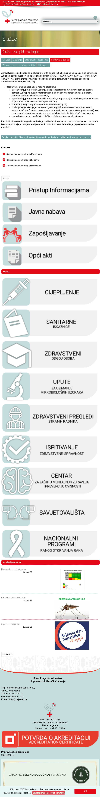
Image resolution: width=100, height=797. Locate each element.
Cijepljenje (17, 60)
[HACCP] (50, 432)
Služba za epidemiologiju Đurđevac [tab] (24, 165)
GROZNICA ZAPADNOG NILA (13, 597)
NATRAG (6, 179)
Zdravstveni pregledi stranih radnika (18, 65)
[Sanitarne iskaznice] (50, 338)
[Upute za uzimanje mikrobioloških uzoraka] (50, 401)
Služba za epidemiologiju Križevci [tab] (23, 160)
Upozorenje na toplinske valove (13, 569)
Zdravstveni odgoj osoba (36, 60)
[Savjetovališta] (50, 527)
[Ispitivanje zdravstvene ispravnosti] (50, 464)
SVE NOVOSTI (7, 654)
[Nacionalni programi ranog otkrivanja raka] (50, 558)
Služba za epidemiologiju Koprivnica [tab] (24, 154)
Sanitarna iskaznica (60, 60)
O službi (6, 60)
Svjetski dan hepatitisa (10, 624)
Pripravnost (43, 65)
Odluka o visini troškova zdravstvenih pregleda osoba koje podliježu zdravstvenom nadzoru (46, 137)
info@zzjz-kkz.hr (18, 699)
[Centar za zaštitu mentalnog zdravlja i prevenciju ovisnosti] (50, 495)
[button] (48, 793)
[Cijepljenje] (50, 306)
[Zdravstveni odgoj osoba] (50, 369)
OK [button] (85, 791)
